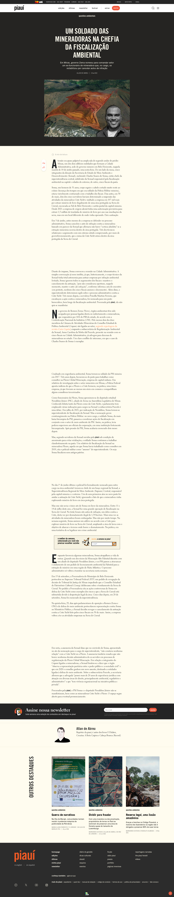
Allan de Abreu (86, 728)
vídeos (137, 859)
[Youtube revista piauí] (36, 885)
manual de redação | (89, 882)
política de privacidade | (133, 882)
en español (30, 865)
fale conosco (154, 882)
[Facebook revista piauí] (15, 885)
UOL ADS (87, 2)
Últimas (54, 859)
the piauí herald (141, 855)
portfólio (110, 863)
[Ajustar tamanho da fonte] (44, 163)
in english (18, 865)
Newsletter (56, 866)
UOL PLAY (81, 2)
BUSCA (119, 2)
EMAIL (137, 2)
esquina (83, 863)
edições (61, 8)
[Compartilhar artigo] (44, 167)
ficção (109, 852)
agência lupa (71, 876)
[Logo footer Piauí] (31, 856)
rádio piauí (111, 855)
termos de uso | (118, 882)
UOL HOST (60, 2)
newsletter (83, 8)
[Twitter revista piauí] (26, 885)
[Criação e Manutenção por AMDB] (87, 893)
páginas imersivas (114, 866)
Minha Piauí (56, 863)
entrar (107, 8)
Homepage (56, 852)
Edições (55, 855)
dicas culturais (85, 855)
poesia (109, 859)
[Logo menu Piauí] (19, 8)
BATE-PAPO (128, 2)
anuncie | (146, 882)
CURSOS (74, 2)
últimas (72, 8)
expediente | (68, 882)
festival (95, 8)
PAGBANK (67, 2)
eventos (83, 866)
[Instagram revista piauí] (46, 885)
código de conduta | (105, 882)
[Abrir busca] (153, 8)
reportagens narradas (143, 852)
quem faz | (77, 882)
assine (153, 710)
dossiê (82, 859)
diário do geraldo (86, 852)
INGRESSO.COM (50, 2)
